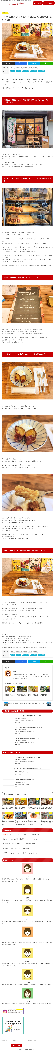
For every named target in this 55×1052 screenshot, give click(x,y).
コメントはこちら (48, 3)
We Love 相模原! (24, 1049)
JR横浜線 (30, 67)
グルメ (19, 70)
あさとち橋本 (37, 3)
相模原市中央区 (19, 67)
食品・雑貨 (5, 12)
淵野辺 (25, 67)
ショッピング (26, 70)
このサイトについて (40, 1046)
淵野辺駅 (36, 67)
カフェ (13, 70)
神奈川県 (12, 67)
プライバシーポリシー (29, 1046)
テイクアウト (34, 70)
